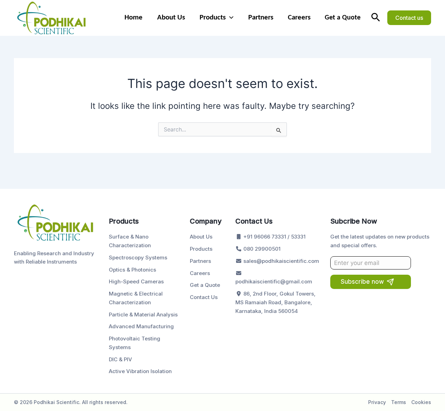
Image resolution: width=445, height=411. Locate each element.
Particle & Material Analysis (143, 314)
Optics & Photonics (132, 269)
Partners (260, 17)
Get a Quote (343, 17)
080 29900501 (261, 248)
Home (133, 17)
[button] (375, 17)
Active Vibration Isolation (140, 371)
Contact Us (204, 297)
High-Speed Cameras (136, 281)
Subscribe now (362, 281)
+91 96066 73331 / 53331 (274, 236)
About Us (171, 17)
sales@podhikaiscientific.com (280, 261)
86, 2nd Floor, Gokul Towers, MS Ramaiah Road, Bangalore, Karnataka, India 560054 (275, 302)
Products (213, 17)
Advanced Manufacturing (141, 326)
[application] (230, 18)
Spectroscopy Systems (138, 257)
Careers (299, 17)
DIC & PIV (120, 359)
